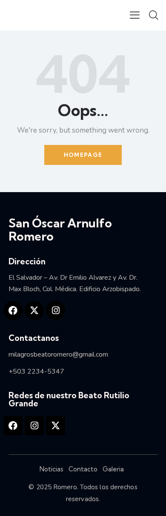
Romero (65, 487)
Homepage (83, 154)
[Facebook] (13, 310)
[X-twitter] (34, 310)
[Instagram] (55, 310)
